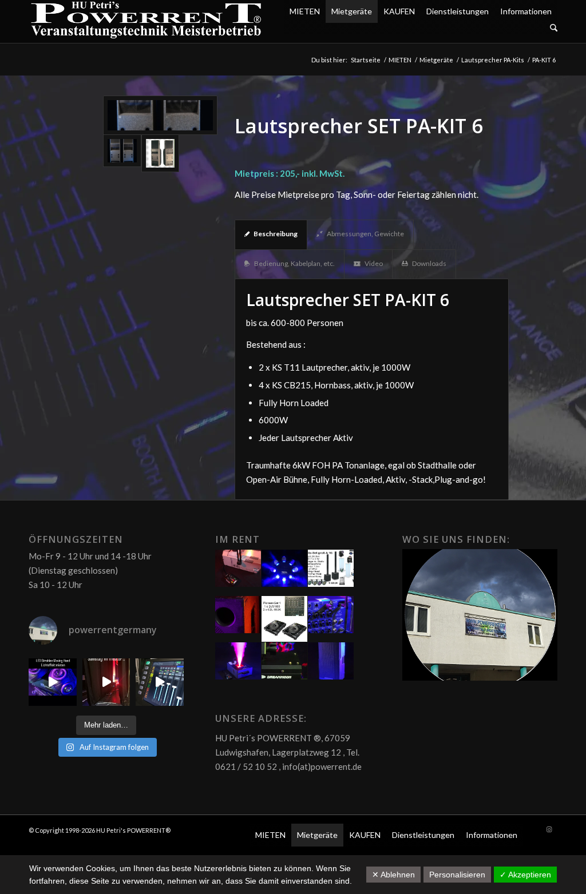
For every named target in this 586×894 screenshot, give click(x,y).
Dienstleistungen (457, 11)
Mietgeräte (351, 11)
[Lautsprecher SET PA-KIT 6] (160, 115)
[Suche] (553, 28)
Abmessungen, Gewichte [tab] (365, 233)
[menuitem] (420, 28)
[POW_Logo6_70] (146, 21)
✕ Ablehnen (393, 874)
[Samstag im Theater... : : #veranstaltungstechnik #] (106, 682)
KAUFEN (399, 11)
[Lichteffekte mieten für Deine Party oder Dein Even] (53, 682)
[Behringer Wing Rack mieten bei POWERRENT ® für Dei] (160, 682)
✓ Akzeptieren (525, 874)
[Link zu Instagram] (548, 829)
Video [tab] (374, 263)
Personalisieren (457, 874)
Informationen (526, 11)
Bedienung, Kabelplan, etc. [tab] (294, 263)
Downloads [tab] (429, 263)
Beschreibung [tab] (276, 233)
